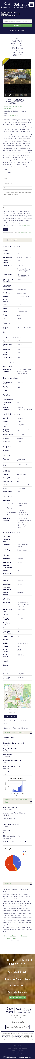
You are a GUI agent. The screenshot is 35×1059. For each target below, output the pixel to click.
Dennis (8, 938)
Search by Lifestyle (17, 972)
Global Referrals (17, 1050)
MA (18, 936)
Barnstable (24, 936)
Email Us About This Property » (14, 106)
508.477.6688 (12, 12)
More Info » (8, 108)
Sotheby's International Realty (18, 1048)
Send (5, 229)
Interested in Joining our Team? (17, 1027)
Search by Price (17, 985)
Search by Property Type (17, 978)
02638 (14, 938)
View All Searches (17, 998)
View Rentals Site (17, 1022)
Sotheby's (17, 1046)
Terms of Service (28, 232)
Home (6, 936)
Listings (12, 936)
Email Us (4, 14)
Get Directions (10, 716)
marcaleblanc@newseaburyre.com (11, 1036)
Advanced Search (18, 30)
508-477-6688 (13, 116)
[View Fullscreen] (6, 693)
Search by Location (17, 992)
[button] (17, 25)
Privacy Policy (25, 225)
